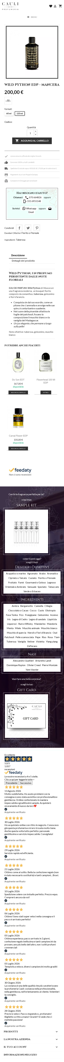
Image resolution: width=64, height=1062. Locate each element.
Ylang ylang (52, 641)
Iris (9, 619)
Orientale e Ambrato (15, 586)
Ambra (15, 605)
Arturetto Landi (43, 660)
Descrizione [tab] (18, 255)
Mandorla (52, 623)
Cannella (38, 605)
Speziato (42, 586)
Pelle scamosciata (24, 637)
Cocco (33, 610)
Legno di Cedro (20, 619)
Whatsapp (31, 208)
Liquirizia (52, 619)
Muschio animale (31, 628)
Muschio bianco (49, 628)
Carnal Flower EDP (18, 436)
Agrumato (32, 573)
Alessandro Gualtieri (23, 660)
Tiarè (57, 637)
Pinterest (37, 228)
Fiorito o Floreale (30, 233)
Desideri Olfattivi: (12, 233)
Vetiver (31, 641)
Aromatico (52, 573)
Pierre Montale (49, 665)
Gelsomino (43, 614)
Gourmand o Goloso (35, 582)
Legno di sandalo (37, 619)
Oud (55, 632)
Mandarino (40, 623)
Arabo (42, 573)
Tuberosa (20, 239)
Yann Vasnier (32, 669)
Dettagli (46, 392)
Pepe (37, 637)
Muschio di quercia (16, 632)
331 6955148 (32, 201)
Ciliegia (48, 605)
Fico (21, 614)
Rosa (50, 637)
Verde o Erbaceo (32, 591)
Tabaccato (53, 586)
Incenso (54, 614)
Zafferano (32, 646)
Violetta (40, 641)
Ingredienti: (9, 239)
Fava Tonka (12, 614)
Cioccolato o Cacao (18, 610)
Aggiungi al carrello (32, 140)
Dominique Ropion (16, 665)
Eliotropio (50, 610)
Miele (18, 628)
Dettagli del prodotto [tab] (23, 261)
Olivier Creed (34, 665)
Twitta (28, 228)
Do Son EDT (18, 380)
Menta (10, 628)
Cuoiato (32, 577)
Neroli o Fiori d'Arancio (39, 632)
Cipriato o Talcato (17, 577)
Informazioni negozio (20, 1054)
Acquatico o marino (16, 573)
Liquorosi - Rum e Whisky (20, 623)
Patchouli (9, 637)
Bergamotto (26, 605)
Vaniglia (22, 641)
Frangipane (30, 614)
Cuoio (41, 610)
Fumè (21, 582)
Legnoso (51, 582)
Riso (44, 637)
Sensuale (32, 586)
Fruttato (12, 582)
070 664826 (33, 197)
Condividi (19, 228)
